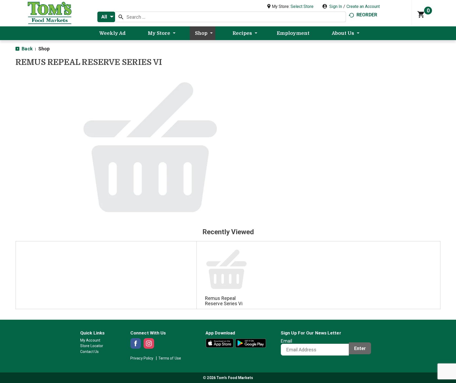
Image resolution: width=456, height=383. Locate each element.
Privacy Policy (141, 358)
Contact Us (89, 352)
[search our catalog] (121, 17)
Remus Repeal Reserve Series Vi (224, 300)
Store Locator (91, 346)
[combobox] (106, 17)
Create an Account (363, 6)
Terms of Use (169, 358)
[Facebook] (135, 343)
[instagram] (149, 343)
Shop (44, 48)
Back (27, 48)
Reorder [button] (367, 14)
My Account (90, 340)
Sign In (335, 6)
